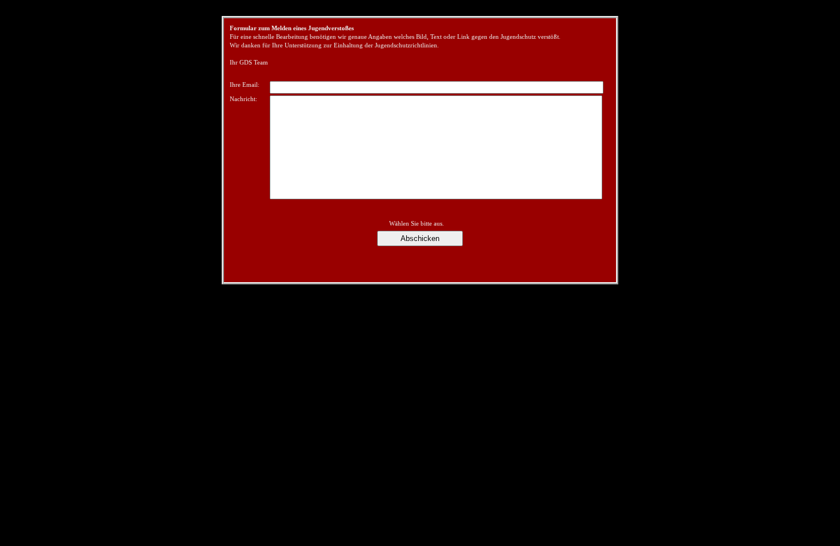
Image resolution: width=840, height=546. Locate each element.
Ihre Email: (244, 84)
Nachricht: (243, 98)
